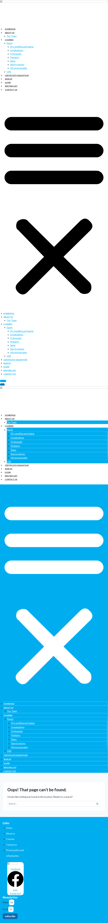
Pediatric (14, 57)
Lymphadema (16, 50)
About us (9, 33)
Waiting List (11, 86)
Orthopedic (16, 54)
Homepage (10, 29)
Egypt (10, 43)
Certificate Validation (17, 75)
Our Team (12, 36)
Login (8, 82)
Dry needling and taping (21, 46)
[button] (54, 203)
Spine (12, 61)
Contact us (11, 90)
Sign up (8, 79)
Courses (9, 40)
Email (5, 909)
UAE (9, 71)
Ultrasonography (18, 68)
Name (6, 902)
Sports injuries (17, 64)
